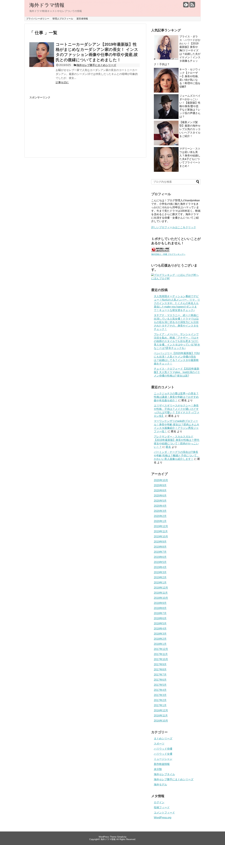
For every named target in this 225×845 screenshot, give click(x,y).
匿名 (168, 447)
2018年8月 (160, 608)
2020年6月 (160, 495)
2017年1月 (160, 705)
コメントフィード (164, 812)
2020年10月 (161, 480)
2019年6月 (160, 557)
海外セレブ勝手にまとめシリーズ (96, 65)
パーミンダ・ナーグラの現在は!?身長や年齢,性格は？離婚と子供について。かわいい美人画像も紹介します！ (176, 455)
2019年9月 (160, 541)
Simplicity (122, 837)
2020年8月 (160, 490)
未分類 (158, 769)
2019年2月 (160, 577)
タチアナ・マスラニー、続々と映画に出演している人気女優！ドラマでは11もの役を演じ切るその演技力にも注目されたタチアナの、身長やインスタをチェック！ (176, 322)
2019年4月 (160, 567)
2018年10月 (161, 597)
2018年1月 (160, 644)
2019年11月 (161, 531)
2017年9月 (160, 664)
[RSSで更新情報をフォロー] (192, 6)
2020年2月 (160, 516)
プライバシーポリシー (37, 18)
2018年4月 (160, 628)
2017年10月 (161, 659)
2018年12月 (161, 587)
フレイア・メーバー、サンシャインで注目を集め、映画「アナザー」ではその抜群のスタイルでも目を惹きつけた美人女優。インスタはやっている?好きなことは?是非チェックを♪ (177, 341)
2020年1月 (160, 521)
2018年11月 (161, 592)
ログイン (159, 802)
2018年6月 (160, 618)
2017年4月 (160, 690)
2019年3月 (160, 572)
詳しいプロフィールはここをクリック (173, 227)
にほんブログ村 (160, 278)
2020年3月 (160, 511)
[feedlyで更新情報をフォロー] (186, 6)
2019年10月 (161, 536)
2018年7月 (160, 613)
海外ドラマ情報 (46, 5)
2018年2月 (160, 638)
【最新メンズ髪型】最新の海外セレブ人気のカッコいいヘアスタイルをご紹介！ (189, 129)
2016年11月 (161, 715)
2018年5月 (160, 623)
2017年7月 (160, 674)
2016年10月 (161, 720)
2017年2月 (160, 700)
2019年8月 (160, 546)
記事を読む (62, 82)
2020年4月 (160, 505)
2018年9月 (160, 603)
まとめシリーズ (163, 738)
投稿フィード (162, 807)
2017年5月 (160, 684)
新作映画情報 (162, 764)
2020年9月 (160, 485)
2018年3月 (160, 633)
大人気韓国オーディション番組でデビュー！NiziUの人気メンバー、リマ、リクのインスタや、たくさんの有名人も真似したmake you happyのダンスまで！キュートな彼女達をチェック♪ (177, 303)
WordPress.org (162, 817)
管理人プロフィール (62, 18)
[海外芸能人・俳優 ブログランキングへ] (160, 251)
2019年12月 (161, 526)
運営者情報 (82, 18)
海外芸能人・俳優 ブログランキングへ (168, 254)
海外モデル (160, 784)
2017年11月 (161, 654)
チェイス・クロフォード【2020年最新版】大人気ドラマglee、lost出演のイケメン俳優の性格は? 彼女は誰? (177, 372)
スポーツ (159, 743)
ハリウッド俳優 (163, 748)
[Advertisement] (57, 122)
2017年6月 (160, 679)
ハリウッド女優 (163, 753)
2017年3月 (160, 695)
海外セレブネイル (164, 774)
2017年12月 (161, 649)
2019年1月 (160, 582)
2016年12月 (161, 710)
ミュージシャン (163, 759)
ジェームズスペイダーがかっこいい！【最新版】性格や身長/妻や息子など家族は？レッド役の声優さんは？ (189, 106)
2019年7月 (160, 551)
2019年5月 (160, 562)
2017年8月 (160, 669)
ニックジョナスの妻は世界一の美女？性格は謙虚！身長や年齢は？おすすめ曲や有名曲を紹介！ (176, 397)
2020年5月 (160, 500)
